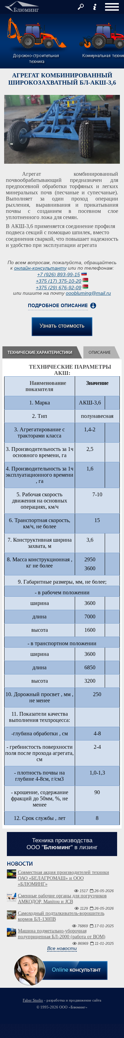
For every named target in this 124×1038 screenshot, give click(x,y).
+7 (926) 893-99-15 (58, 274)
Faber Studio (33, 1000)
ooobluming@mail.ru (88, 293)
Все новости (62, 948)
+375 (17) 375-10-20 (58, 281)
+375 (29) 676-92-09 (58, 287)
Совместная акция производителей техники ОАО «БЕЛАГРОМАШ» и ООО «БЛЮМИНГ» (63, 878)
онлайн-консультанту (40, 268)
